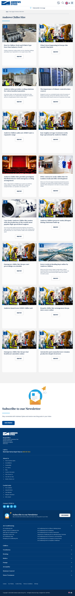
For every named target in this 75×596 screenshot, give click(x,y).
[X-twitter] (14, 506)
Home (7, 11)
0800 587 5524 (26, 452)
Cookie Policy (18, 583)
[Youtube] (7, 506)
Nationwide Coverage (39, 8)
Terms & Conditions (28, 583)
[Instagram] (11, 506)
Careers (4, 583)
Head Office (7, 438)
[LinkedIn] (4, 506)
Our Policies (11, 583)
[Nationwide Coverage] (31, 8)
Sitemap (36, 583)
